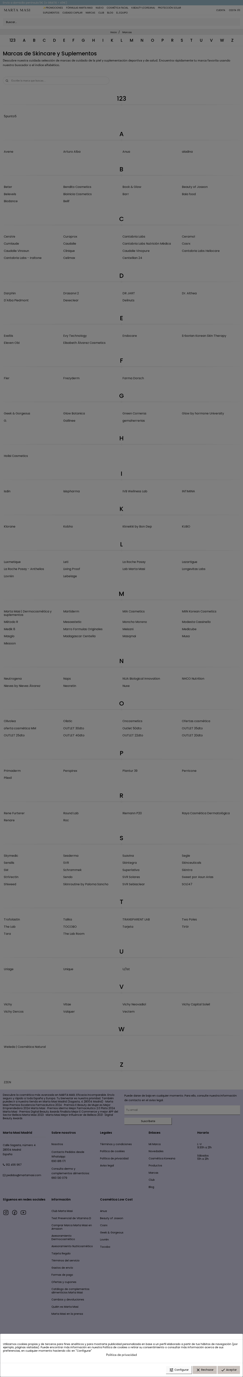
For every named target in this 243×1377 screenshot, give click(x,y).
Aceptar (229, 1370)
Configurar (179, 1370)
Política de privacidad (121, 1354)
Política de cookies (115, 1347)
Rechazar (205, 1370)
